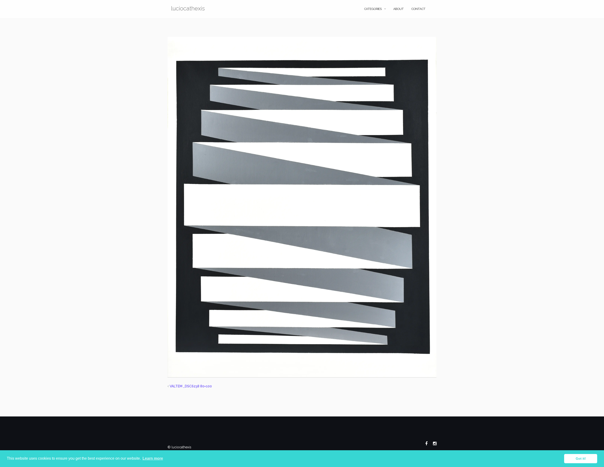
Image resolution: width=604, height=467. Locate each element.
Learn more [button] (153, 458)
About (398, 9)
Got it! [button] (581, 458)
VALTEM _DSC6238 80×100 (191, 386)
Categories (373, 9)
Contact (418, 9)
